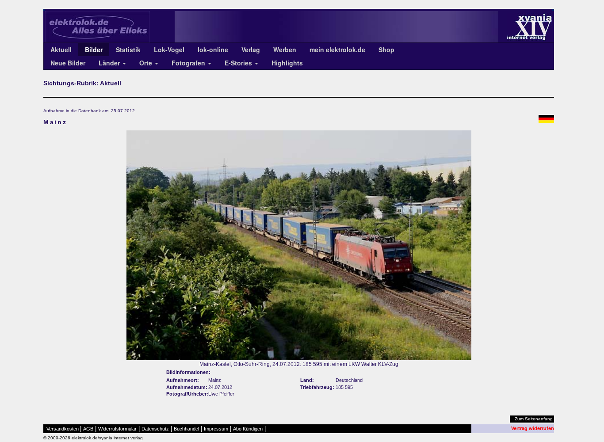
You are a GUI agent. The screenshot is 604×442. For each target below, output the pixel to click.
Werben (284, 49)
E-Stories (239, 62)
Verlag (250, 49)
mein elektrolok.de (337, 49)
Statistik (128, 49)
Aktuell (61, 49)
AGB (88, 428)
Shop (386, 49)
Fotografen (189, 62)
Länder (110, 62)
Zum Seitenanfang (534, 418)
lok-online (213, 49)
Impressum (216, 428)
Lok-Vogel (169, 49)
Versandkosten (62, 428)
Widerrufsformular (117, 428)
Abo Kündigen (248, 428)
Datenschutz (155, 428)
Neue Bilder (67, 62)
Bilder (94, 49)
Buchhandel (186, 428)
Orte (146, 62)
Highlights (287, 62)
